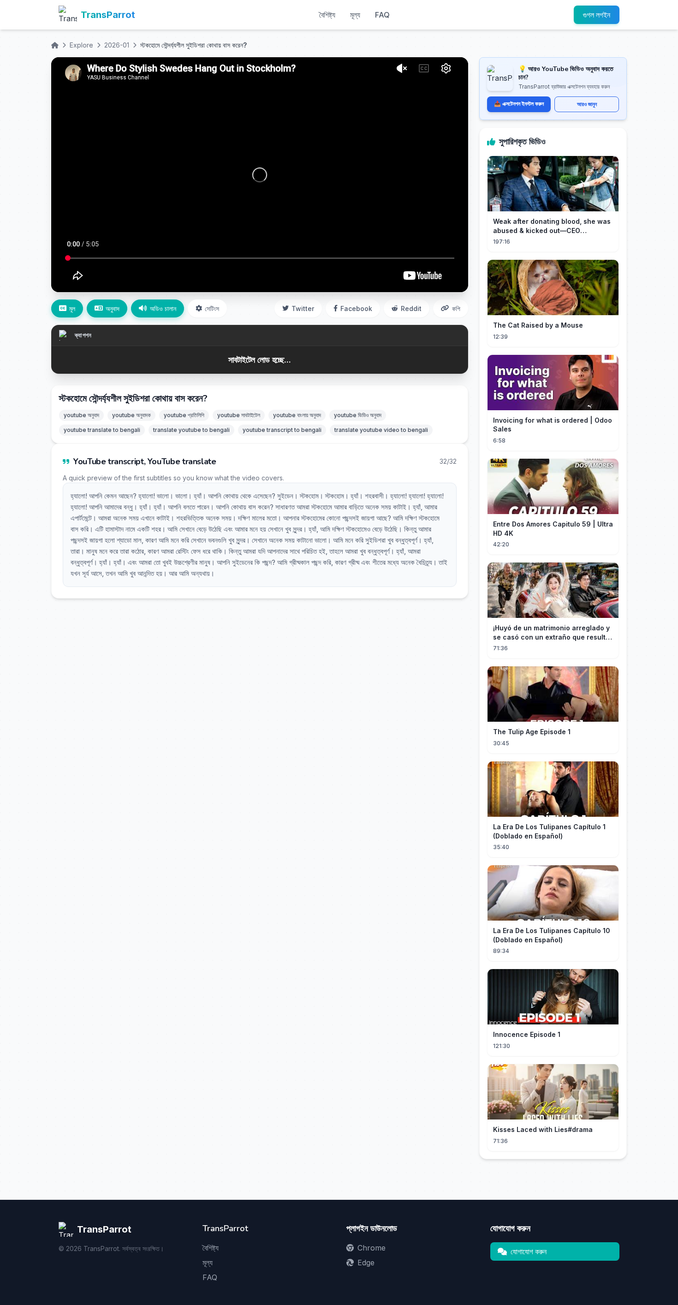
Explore (81, 45)
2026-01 (116, 45)
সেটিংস (212, 308)
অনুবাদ (112, 308)
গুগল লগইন (596, 14)
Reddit (411, 308)
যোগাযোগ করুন (529, 1251)
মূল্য (355, 14)
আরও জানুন (587, 104)
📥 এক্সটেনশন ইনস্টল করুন (519, 103)
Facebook (356, 308)
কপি (456, 308)
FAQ (382, 14)
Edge (366, 1262)
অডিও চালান (163, 308)
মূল (72, 308)
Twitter (302, 308)
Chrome (371, 1247)
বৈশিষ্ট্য (327, 14)
